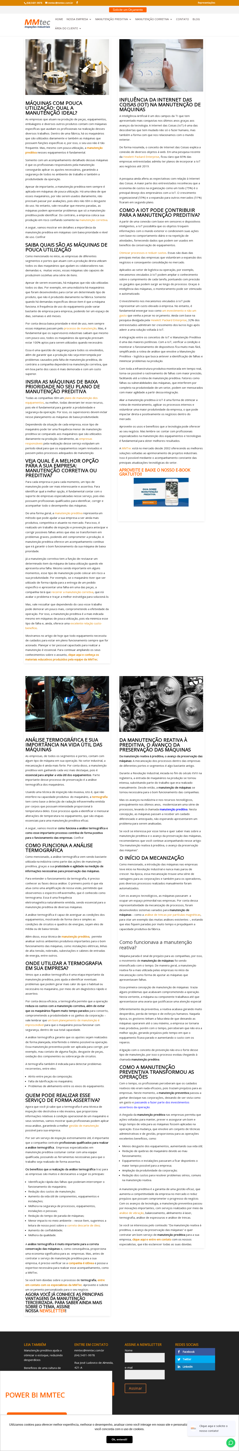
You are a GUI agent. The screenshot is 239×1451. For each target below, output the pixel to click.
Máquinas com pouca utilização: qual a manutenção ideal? (53, 108)
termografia (100, 797)
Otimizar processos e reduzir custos (142, 253)
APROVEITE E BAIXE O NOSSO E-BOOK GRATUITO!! (154, 472)
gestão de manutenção (84, 1125)
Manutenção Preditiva (111, 19)
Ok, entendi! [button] (119, 1439)
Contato (182, 19)
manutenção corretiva (93, 220)
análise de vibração (131, 1213)
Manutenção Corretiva (152, 19)
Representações (206, 3)
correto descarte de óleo (83, 1225)
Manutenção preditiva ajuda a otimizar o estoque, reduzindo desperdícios (43, 1355)
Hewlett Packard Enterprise (141, 157)
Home (59, 19)
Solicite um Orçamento (128, 9)
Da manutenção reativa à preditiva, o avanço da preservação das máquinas (155, 745)
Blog (196, 19)
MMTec (126, 448)
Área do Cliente (66, 28)
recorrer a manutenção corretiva (72, 592)
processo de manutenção (80, 328)
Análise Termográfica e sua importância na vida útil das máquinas (63, 744)
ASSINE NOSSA (47, 1308)
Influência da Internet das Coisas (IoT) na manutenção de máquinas (160, 104)
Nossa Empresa (77, 19)
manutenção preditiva (69, 513)
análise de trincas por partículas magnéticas (173, 914)
